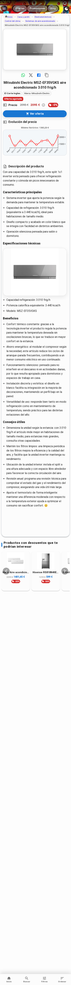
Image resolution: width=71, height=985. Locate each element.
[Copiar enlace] (46, 75)
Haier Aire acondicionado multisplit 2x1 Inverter (16, 572)
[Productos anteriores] (6, 571)
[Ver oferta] (35, 49)
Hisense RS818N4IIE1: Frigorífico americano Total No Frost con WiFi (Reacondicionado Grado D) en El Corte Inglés (46, 572)
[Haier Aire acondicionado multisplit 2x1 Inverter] (16, 561)
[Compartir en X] (30, 75)
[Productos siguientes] (64, 571)
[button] (9, 17)
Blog (53, 8)
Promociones (37, 8)
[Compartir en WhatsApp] (23, 75)
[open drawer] (4, 8)
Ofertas (20, 8)
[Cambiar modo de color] (66, 9)
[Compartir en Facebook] (38, 75)
